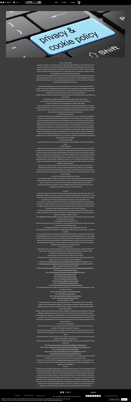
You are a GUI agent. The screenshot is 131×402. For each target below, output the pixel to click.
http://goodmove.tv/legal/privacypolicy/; (68, 283)
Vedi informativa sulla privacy (55, 400)
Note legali (17, 395)
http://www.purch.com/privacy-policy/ (67, 276)
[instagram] (10, 2)
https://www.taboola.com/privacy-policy (67, 270)
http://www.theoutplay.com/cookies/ (68, 279)
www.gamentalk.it (75, 73)
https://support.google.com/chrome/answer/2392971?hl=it (66, 353)
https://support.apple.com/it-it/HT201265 (68, 349)
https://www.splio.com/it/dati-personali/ (66, 274)
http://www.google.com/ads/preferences (70, 264)
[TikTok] (1, 2)
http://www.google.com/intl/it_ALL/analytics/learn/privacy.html (63, 261)
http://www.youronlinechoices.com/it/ (66, 360)
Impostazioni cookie (114, 399)
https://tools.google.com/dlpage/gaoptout (50, 264)
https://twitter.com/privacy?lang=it (67, 293)
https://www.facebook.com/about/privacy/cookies (68, 291)
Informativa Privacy (29, 395)
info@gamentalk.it (113, 396)
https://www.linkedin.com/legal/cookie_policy (68, 298)
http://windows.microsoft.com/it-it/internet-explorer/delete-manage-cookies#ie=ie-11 (69, 347)
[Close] (129, 399)
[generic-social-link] (8, 2)
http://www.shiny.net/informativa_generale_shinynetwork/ (68, 285)
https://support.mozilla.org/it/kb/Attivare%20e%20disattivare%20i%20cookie (67, 345)
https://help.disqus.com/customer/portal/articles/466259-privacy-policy (67, 272)
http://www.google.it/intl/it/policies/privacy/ (53, 268)
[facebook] (3, 2)
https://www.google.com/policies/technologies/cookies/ (67, 296)
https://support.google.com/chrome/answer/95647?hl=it (67, 351)
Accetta (124, 399)
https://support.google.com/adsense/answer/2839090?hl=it (79, 268)
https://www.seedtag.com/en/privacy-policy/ (67, 281)
